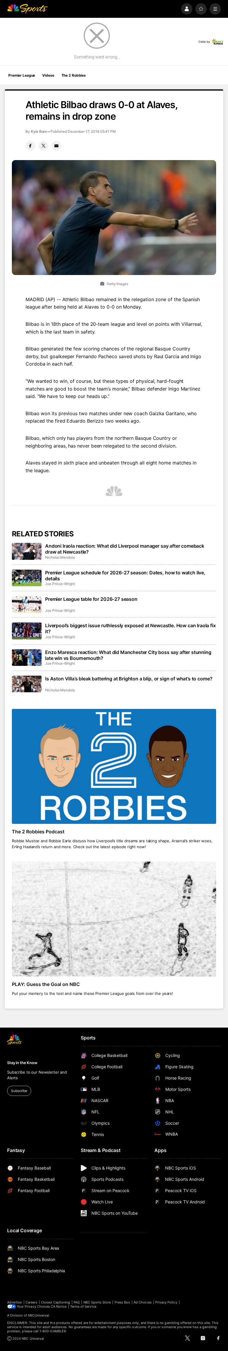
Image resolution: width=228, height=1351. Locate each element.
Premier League (21, 75)
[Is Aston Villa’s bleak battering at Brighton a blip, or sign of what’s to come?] (27, 684)
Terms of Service (83, 1306)
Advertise (14, 1302)
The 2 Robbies (73, 75)
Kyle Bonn (39, 131)
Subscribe (19, 1090)
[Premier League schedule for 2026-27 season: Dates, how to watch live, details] (27, 578)
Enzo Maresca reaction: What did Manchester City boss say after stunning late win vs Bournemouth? (128, 655)
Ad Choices (143, 1302)
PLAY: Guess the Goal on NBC (46, 984)
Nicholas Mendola (60, 557)
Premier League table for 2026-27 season (91, 599)
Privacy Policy (166, 1302)
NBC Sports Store (97, 1302)
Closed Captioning (55, 1302)
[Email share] (56, 146)
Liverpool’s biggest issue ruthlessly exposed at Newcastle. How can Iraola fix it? (130, 628)
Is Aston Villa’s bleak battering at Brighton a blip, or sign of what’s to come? (128, 679)
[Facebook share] (30, 146)
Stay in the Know (22, 1062)
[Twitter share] (43, 146)
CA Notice (58, 1306)
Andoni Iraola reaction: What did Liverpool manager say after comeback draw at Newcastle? (124, 549)
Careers (31, 1302)
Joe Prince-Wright (60, 584)
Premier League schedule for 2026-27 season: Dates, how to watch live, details (125, 576)
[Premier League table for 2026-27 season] (27, 604)
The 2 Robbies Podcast (38, 832)
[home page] (27, 9)
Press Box (122, 1302)
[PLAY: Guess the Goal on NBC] (114, 919)
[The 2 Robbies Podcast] (114, 766)
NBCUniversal (38, 1315)
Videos (48, 75)
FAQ (77, 1302)
